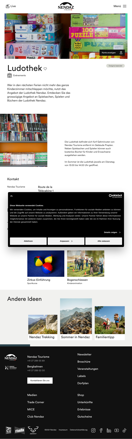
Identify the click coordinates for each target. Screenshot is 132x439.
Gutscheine (84, 416)
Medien (32, 395)
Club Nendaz (35, 416)
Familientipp (105, 337)
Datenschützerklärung (78, 430)
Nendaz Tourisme (11, 357)
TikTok (124, 430)
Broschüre (83, 361)
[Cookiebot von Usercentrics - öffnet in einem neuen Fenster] (111, 196)
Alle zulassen (104, 241)
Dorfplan (83, 383)
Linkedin (109, 430)
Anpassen (64, 241)
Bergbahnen (35, 366)
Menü (117, 6)
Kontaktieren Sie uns (39, 380)
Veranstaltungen (87, 369)
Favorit (45, 68)
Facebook (101, 430)
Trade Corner (35, 402)
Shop (80, 395)
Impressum (63, 430)
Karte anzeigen (109, 52)
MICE (31, 409)
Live (13, 6)
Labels (81, 376)
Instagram (93, 430)
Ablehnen (28, 241)
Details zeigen (110, 232)
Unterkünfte (85, 402)
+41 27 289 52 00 (36, 370)
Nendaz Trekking (41, 337)
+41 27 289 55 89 (36, 360)
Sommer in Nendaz (75, 337)
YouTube (117, 430)
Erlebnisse (83, 409)
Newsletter (84, 354)
